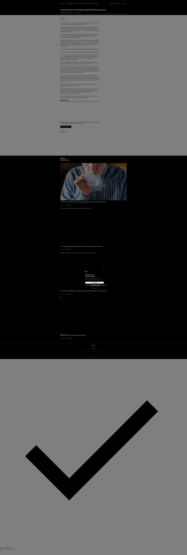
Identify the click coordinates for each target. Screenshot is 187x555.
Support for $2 (94, 282)
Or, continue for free (94, 288)
